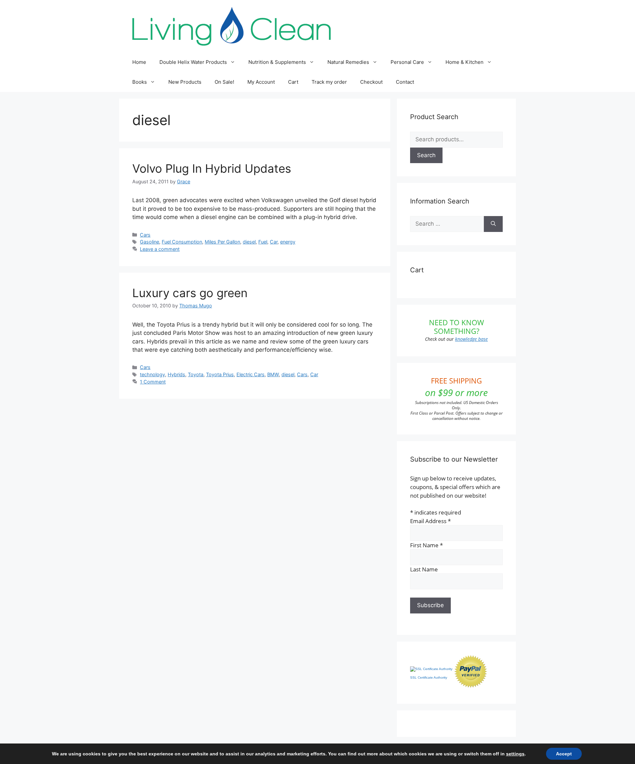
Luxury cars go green (189, 293)
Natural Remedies (348, 62)
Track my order (329, 82)
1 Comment (153, 381)
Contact (405, 82)
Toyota (195, 374)
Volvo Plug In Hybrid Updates (211, 168)
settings (515, 753)
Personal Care (407, 62)
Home (139, 62)
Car (273, 242)
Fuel (262, 242)
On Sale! (224, 82)
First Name (426, 545)
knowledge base (471, 339)
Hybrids (176, 374)
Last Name (424, 569)
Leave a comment (160, 249)
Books (139, 82)
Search (426, 155)
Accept (564, 753)
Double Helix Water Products (193, 62)
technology (152, 374)
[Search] (493, 224)
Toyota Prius (220, 374)
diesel (249, 242)
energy (287, 242)
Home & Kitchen (464, 62)
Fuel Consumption (182, 242)
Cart (293, 82)
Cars (145, 235)
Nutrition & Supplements (277, 62)
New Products (184, 82)
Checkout (371, 82)
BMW (273, 374)
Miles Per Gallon (222, 242)
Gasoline (149, 242)
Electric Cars (250, 374)
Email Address (430, 521)
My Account (261, 82)
